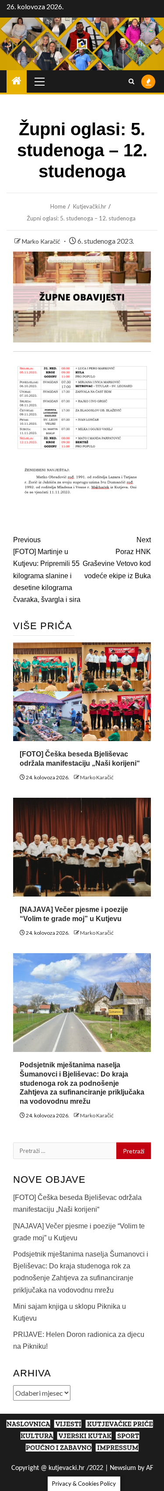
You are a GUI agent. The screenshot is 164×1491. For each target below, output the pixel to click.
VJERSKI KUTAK (85, 1436)
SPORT (128, 1436)
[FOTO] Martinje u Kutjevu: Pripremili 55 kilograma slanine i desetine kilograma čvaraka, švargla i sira (46, 569)
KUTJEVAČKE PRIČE (120, 1424)
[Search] (131, 81)
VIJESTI (68, 1424)
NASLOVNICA (28, 1424)
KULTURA (37, 1436)
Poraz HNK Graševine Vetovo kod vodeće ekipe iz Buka (117, 558)
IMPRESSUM (117, 1448)
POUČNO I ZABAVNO (58, 1448)
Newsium (123, 1468)
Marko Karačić (42, 241)
